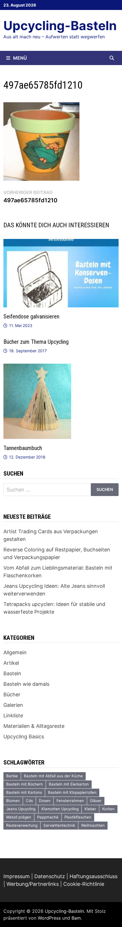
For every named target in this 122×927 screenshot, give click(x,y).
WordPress (49, 918)
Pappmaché (47, 817)
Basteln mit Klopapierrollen (72, 792)
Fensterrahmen (70, 800)
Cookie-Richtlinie (83, 884)
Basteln (12, 673)
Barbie (12, 776)
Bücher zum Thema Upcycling (36, 341)
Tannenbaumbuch (22, 448)
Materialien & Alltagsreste (33, 726)
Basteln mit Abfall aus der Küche (53, 776)
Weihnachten (93, 825)
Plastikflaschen (77, 817)
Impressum (16, 876)
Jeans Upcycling (20, 809)
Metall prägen (18, 817)
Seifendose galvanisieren (31, 316)
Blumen (13, 800)
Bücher (11, 694)
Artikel (11, 663)
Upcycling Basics (23, 736)
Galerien (13, 705)
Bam (76, 918)
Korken (108, 809)
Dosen (45, 800)
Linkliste (13, 715)
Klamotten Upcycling (60, 809)
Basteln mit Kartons (24, 792)
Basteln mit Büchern (24, 784)
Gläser (96, 800)
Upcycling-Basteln (60, 25)
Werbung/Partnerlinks (33, 884)
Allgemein (15, 652)
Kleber (90, 809)
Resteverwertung (21, 825)
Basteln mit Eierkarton (69, 784)
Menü (20, 58)
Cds (29, 800)
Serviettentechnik (59, 825)
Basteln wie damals (26, 684)
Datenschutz (49, 876)
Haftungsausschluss (93, 876)
